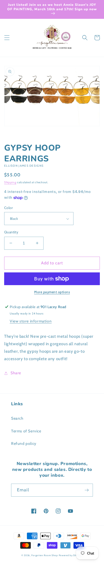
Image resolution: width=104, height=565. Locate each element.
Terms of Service (26, 431)
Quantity (11, 232)
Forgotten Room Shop (44, 555)
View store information (31, 321)
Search (17, 418)
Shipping (10, 182)
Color (8, 207)
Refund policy (23, 443)
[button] (7, 38)
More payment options (52, 292)
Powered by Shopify (71, 555)
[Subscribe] (86, 490)
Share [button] (16, 372)
